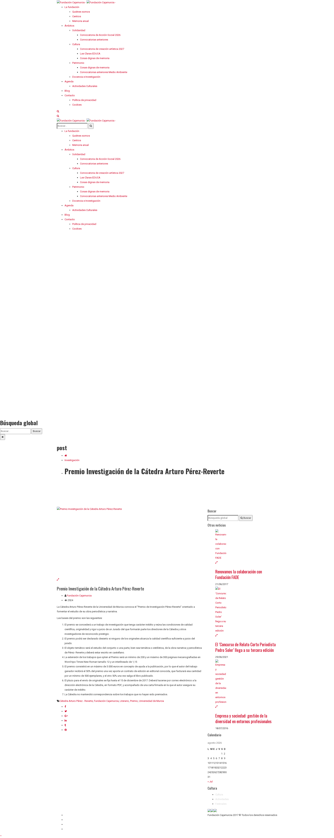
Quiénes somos (73, 815)
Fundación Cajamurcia (79, 595)
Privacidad (70, 824)
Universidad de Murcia (151, 700)
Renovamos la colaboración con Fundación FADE (238, 574)
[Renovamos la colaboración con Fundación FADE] (246, 544)
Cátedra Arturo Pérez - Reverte (76, 700)
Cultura (219, 794)
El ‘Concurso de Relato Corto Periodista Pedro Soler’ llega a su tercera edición (245, 647)
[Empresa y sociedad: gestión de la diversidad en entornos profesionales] (246, 681)
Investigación (72, 460)
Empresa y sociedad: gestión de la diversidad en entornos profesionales (243, 718)
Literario (124, 700)
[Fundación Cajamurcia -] (86, 2)
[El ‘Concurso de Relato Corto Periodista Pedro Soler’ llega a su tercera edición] (246, 610)
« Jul (210, 781)
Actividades (222, 799)
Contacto (70, 819)
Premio (134, 700)
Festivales (221, 803)
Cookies (69, 829)
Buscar (37, 431)
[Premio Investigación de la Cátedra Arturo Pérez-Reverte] (129, 542)
